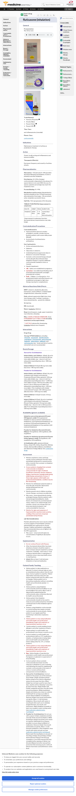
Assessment (7, 59)
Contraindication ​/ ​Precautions (7, 34)
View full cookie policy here (10, 772)
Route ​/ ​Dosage (5, 49)
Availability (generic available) (7, 54)
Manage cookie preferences (38, 789)
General (6, 19)
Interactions (7, 45)
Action (5, 25)
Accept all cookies (38, 778)
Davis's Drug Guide (28, 14)
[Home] (4, 9)
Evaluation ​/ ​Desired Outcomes (7, 74)
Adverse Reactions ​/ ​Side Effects (7, 40)
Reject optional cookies (38, 784)
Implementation (7, 62)
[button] (41, 9)
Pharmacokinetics (7, 29)
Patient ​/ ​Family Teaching (6, 68)
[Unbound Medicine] (69, 3)
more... (62, 93)
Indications (7, 22)
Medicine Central (18, 3)
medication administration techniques (35, 711)
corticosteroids (28, 138)
